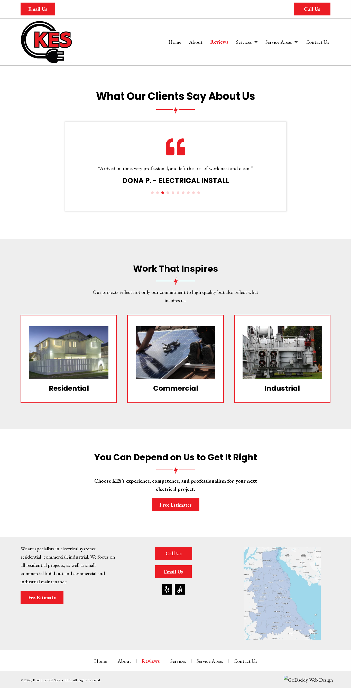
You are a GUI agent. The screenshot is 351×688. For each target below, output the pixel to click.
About (124, 661)
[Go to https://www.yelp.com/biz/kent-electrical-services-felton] (167, 589)
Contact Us (245, 661)
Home (100, 661)
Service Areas (210, 661)
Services (178, 661)
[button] (38, 9)
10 (198, 192)
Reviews (151, 661)
